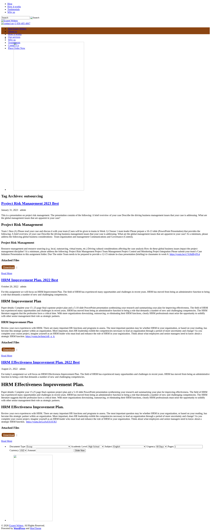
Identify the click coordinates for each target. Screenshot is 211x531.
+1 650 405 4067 (21, 23)
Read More (6, 273)
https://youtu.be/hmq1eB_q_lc (40, 336)
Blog (9, 3)
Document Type (17, 446)
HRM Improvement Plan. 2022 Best (29, 280)
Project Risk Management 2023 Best (30, 203)
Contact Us (13, 45)
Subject (108, 446)
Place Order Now (16, 48)
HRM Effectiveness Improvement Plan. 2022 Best (40, 362)
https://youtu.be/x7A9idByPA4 (185, 254)
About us (12, 31)
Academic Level (79, 446)
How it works (14, 6)
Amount (31, 450)
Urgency (151, 446)
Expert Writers (16, 525)
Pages (170, 446)
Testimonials (13, 9)
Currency (14, 450)
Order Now (79, 450)
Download (9, 267)
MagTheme (35, 528)
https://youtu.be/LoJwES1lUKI (41, 421)
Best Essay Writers (17, 28)
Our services (14, 37)
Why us (11, 12)
